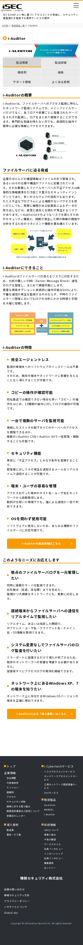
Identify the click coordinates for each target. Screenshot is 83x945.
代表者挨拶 (13, 782)
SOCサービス (52, 792)
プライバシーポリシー (17, 901)
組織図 (10, 792)
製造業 (10, 830)
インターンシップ (53, 853)
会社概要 (11, 777)
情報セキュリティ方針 (17, 895)
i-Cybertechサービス (59, 766)
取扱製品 (50, 800)
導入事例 (13, 825)
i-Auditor (49, 814)
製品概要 (22, 62)
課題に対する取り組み (18, 806)
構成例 (22, 72)
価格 (61, 72)
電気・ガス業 (14, 834)
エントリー (50, 867)
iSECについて (51, 830)
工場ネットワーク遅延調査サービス (60, 786)
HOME (5, 25)
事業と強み (50, 834)
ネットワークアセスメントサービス (60, 777)
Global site (11, 912)
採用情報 (50, 825)
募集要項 (49, 863)
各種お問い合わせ (14, 889)
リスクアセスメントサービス (59, 771)
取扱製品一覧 (18, 25)
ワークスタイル (52, 844)
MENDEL (49, 809)
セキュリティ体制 (16, 801)
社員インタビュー (53, 858)
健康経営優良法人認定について (23, 811)
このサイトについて (15, 906)
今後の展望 (50, 839)
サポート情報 (22, 82)
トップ (11, 766)
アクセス (11, 796)
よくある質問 (61, 82)
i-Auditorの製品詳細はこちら (41, 543)
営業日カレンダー (16, 815)
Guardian (49, 805)
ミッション (13, 787)
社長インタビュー (53, 848)
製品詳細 (61, 62)
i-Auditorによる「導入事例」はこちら (42, 714)
